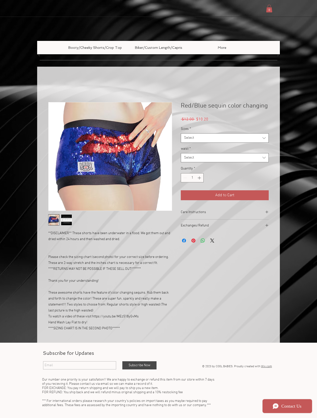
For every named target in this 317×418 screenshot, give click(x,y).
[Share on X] (212, 241)
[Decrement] (185, 178)
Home (53, 84)
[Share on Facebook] (184, 241)
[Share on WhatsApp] (203, 241)
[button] (269, 8)
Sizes (186, 129)
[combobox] (225, 138)
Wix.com (266, 367)
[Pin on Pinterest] (193, 241)
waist (186, 149)
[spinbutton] (192, 178)
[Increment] (200, 178)
